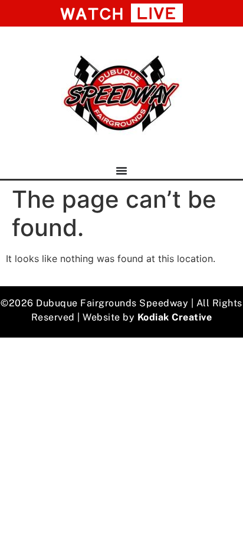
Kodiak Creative (174, 317)
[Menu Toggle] (121, 170)
